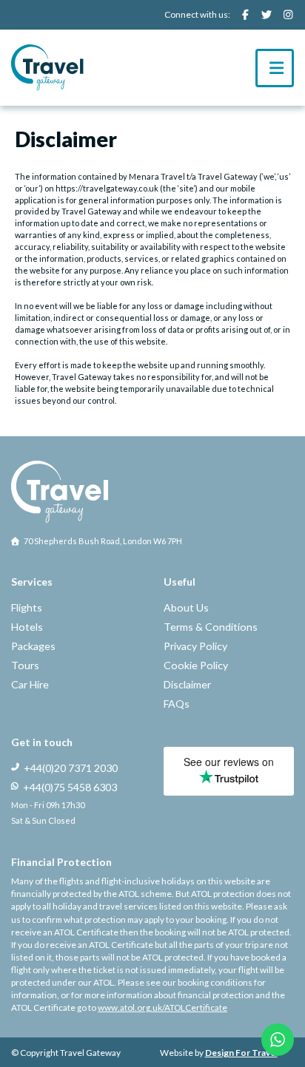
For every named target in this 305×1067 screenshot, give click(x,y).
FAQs (177, 703)
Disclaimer (187, 684)
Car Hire (30, 684)
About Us (186, 607)
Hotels (27, 626)
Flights (26, 607)
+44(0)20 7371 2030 (71, 768)
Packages (33, 646)
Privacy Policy (195, 646)
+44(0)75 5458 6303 (70, 787)
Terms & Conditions (211, 626)
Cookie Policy (196, 665)
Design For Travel (241, 1052)
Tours (25, 665)
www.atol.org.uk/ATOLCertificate (162, 1007)
